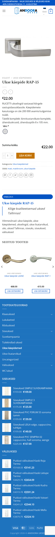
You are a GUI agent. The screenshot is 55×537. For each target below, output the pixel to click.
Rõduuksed (8, 325)
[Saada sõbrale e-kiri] (20, 175)
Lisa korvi (25, 155)
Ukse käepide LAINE (14, 276)
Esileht (6, 77)
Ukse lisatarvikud (11, 353)
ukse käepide (29, 168)
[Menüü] (4, 10)
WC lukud (7, 370)
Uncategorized (10, 359)
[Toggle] (51, 314)
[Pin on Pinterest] (26, 175)
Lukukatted (8, 319)
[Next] (52, 272)
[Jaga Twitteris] (15, 175)
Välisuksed (8, 365)
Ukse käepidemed (22, 77)
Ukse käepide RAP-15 (17, 203)
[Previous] (2, 272)
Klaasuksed (8, 314)
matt (10, 168)
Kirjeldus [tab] (8, 196)
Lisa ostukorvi (14, 291)
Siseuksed (7, 331)
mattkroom (18, 168)
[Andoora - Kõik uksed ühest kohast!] (25, 11)
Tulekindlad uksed (12, 342)
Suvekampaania (11, 336)
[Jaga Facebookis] (10, 175)
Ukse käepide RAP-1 (41, 276)
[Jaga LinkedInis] (31, 175)
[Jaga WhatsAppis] (4, 175)
